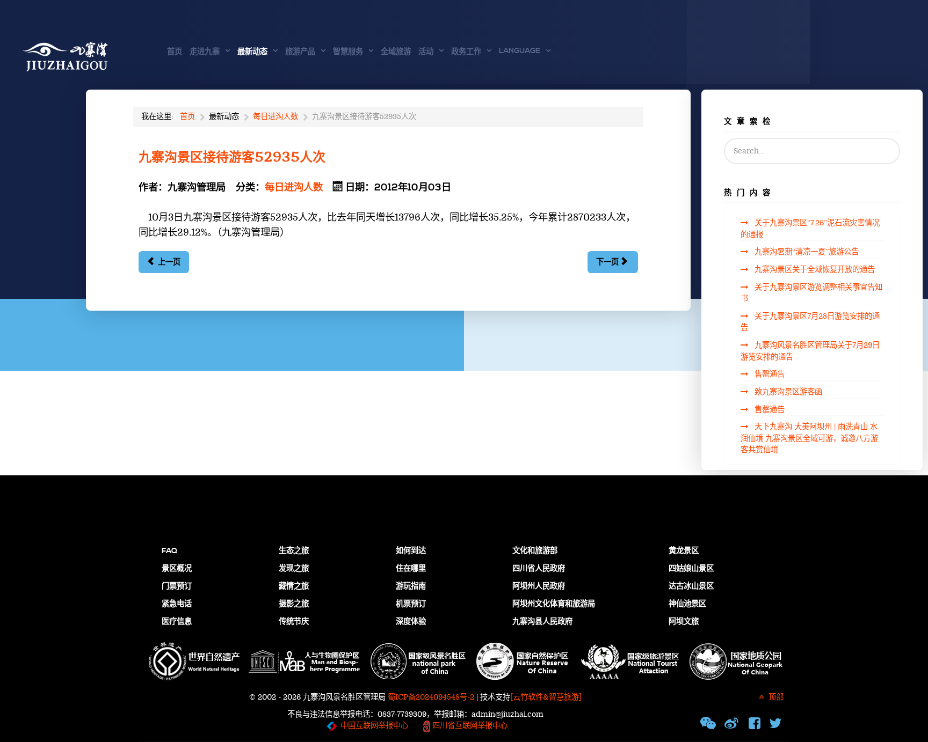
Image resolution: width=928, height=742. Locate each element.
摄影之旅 (294, 604)
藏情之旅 (294, 586)
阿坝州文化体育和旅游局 (553, 604)
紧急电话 (177, 604)
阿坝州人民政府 (538, 586)
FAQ (169, 551)
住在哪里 (411, 569)
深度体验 (411, 622)
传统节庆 (294, 622)
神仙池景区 (687, 604)
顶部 (775, 697)
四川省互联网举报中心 (469, 726)
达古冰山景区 (691, 586)
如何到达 (411, 551)
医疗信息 (177, 622)
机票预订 (411, 604)
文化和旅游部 (534, 551)
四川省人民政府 (538, 569)
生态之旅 (294, 551)
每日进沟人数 (294, 187)
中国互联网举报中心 (374, 726)
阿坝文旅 (684, 622)
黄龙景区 (684, 551)
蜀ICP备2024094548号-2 (431, 697)
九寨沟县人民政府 (542, 622)
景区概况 (177, 569)
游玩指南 (411, 586)
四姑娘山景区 (691, 569)
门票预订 (177, 586)
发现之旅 (294, 569)
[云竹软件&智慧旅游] (546, 697)
